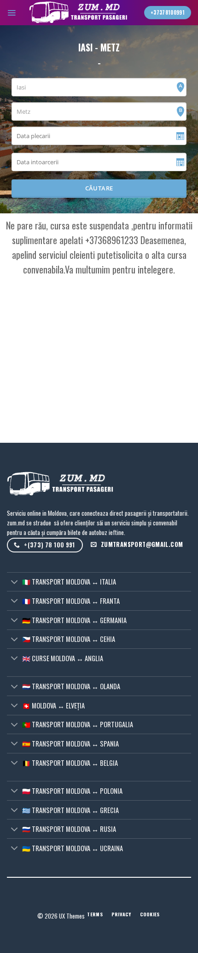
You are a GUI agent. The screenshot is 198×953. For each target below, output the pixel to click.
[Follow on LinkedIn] (11, 903)
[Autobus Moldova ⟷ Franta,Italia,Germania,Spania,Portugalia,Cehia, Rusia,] (80, 12)
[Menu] (11, 12)
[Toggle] (14, 582)
